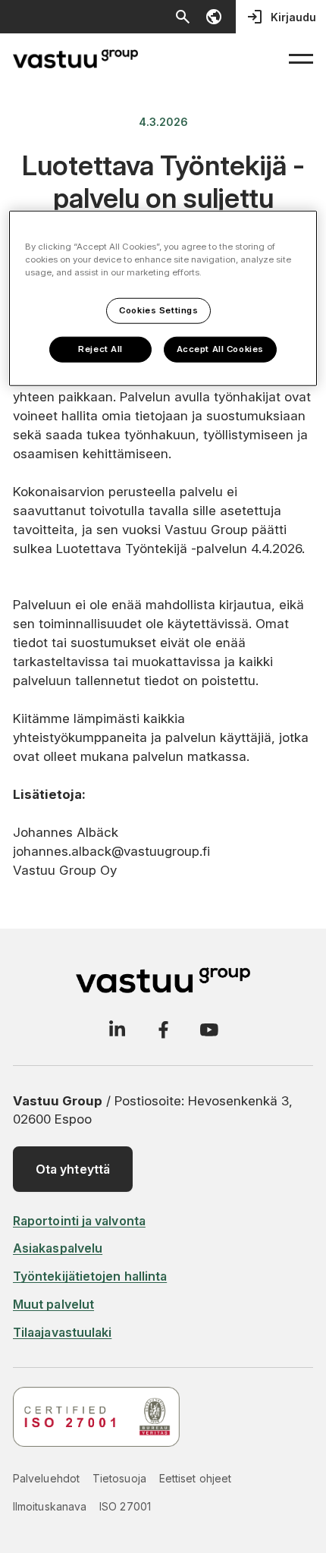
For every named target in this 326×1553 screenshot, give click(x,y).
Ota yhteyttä (73, 1169)
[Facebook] (163, 1029)
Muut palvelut (53, 1304)
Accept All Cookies (220, 349)
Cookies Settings (158, 310)
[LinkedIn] (116, 1029)
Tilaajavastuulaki (62, 1332)
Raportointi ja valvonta (79, 1220)
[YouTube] (209, 1029)
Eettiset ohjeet (195, 1478)
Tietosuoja (119, 1478)
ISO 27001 (125, 1506)
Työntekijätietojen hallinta (90, 1276)
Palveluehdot (46, 1478)
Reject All (100, 349)
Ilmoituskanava (49, 1506)
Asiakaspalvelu (57, 1248)
